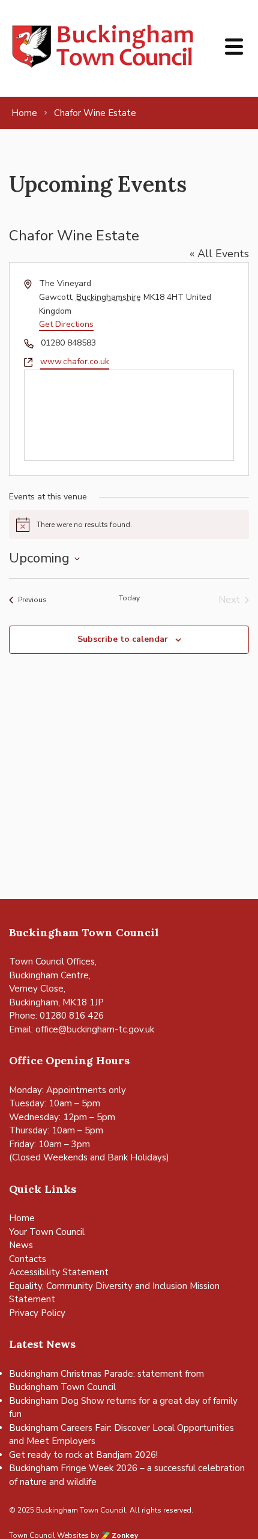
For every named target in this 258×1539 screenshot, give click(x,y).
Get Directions (66, 324)
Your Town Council (47, 1232)
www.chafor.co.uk (74, 361)
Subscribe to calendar (122, 639)
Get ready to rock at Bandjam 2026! (83, 1455)
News (21, 1245)
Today (129, 598)
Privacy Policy (37, 1313)
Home (22, 1218)
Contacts (27, 1259)
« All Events (219, 253)
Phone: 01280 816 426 (56, 1016)
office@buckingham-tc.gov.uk (94, 1029)
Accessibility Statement (59, 1272)
